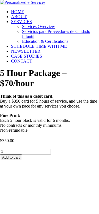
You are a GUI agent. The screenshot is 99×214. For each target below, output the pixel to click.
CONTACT (21, 61)
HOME (17, 11)
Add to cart (11, 157)
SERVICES (21, 21)
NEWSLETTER (25, 51)
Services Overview (38, 26)
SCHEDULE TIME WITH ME (39, 46)
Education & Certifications (45, 41)
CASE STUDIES (26, 56)
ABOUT (19, 16)
